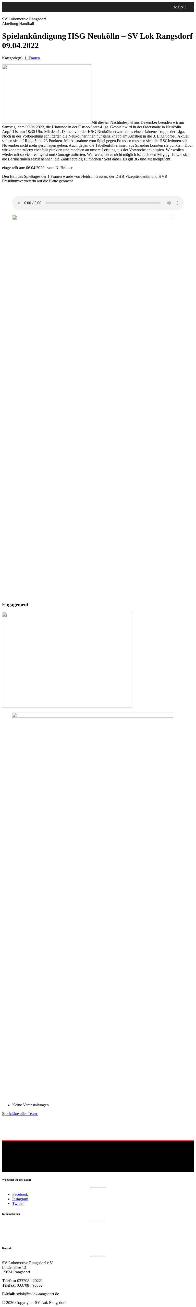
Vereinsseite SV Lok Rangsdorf (24, 1238)
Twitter (18, 1203)
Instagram (20, 1199)
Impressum (10, 1233)
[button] (180, 7)
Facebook (20, 1194)
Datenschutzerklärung (17, 1228)
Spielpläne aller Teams (20, 1113)
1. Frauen (32, 58)
